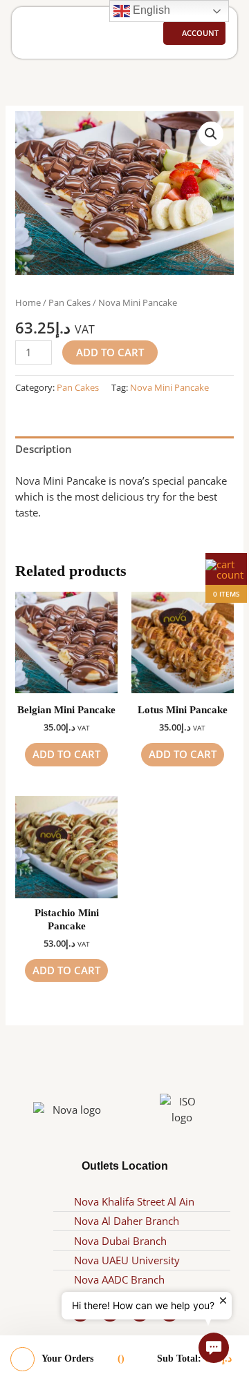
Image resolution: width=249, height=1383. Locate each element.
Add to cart (110, 352)
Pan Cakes (69, 302)
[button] (34, 33)
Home (28, 302)
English (150, 10)
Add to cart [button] (66, 754)
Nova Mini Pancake (169, 387)
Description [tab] (43, 449)
